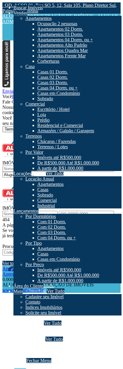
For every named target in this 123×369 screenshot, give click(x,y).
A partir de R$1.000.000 (61, 355)
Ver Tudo (52, 323)
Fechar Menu (38, 360)
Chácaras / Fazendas (57, 328)
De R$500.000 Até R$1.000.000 (69, 349)
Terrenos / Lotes (53, 333)
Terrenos (34, 323)
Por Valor (35, 339)
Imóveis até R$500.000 (60, 344)
